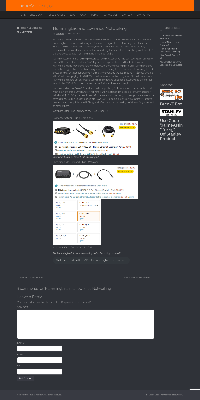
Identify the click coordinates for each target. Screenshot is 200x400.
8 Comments (26, 32)
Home (22, 15)
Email (20, 354)
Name (21, 343)
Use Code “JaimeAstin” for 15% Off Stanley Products (171, 129)
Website (21, 366)
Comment (23, 307)
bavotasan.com (175, 395)
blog (72, 15)
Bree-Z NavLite (57, 15)
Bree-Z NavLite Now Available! (138, 278)
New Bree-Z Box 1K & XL (30, 278)
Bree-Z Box (36, 15)
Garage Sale (110, 15)
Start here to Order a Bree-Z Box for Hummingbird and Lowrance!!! (91, 260)
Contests (127, 15)
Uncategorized (35, 28)
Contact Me (143, 15)
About (83, 15)
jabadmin (60, 33)
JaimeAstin (28, 5)
